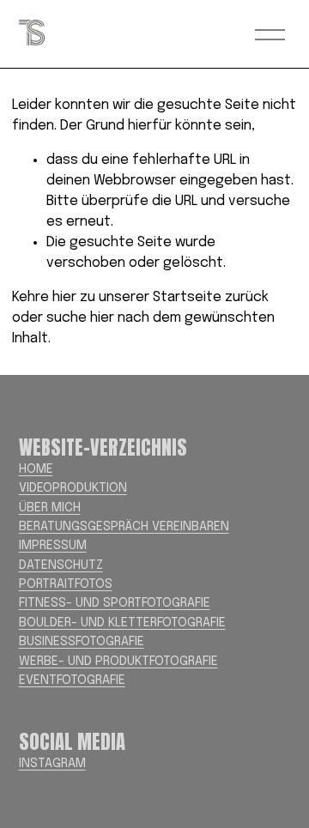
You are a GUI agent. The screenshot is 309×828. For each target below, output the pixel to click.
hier (64, 297)
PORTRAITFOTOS (65, 584)
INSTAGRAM (52, 764)
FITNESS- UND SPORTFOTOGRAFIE (114, 603)
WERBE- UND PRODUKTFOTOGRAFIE (118, 661)
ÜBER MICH (50, 508)
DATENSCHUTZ (61, 565)
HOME (36, 469)
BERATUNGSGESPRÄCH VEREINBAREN (124, 527)
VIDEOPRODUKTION (73, 488)
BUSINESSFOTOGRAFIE (81, 642)
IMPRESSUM (53, 546)
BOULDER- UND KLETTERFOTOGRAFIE (122, 623)
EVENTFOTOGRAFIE (72, 680)
